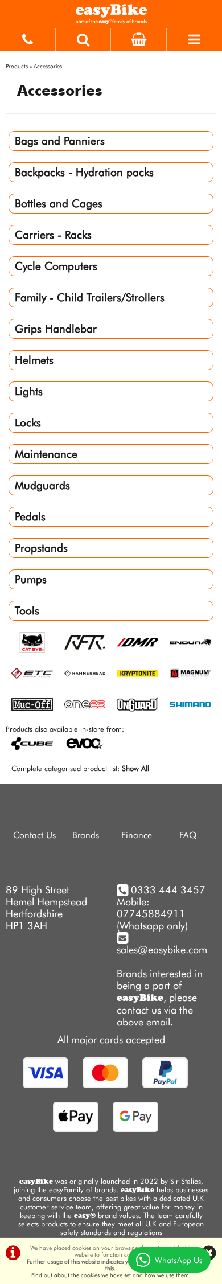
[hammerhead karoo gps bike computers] (85, 674)
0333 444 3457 (168, 890)
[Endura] (190, 643)
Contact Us (34, 835)
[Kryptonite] (137, 674)
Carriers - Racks (53, 234)
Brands (85, 835)
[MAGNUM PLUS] (190, 674)
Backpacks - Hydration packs (84, 172)
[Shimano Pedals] (190, 705)
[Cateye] (32, 643)
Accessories (48, 66)
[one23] (85, 705)
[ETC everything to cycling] (32, 674)
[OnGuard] (137, 705)
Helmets (34, 360)
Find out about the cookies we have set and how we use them (110, 1274)
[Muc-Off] (32, 705)
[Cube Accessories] (85, 643)
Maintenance (46, 454)
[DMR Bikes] (137, 643)
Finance (136, 835)
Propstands (41, 548)
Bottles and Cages (58, 203)
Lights (29, 391)
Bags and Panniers (60, 140)
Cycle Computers (56, 266)
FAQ (187, 835)
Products (17, 66)
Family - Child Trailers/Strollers (90, 297)
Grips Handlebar (56, 328)
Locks (28, 422)
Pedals (30, 516)
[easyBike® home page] (111, 14)
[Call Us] (28, 37)
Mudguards (42, 485)
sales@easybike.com (162, 949)
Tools (27, 610)
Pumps (31, 579)
